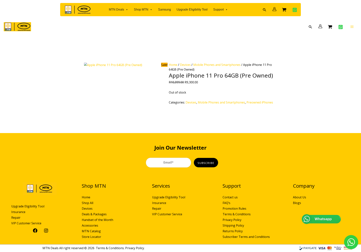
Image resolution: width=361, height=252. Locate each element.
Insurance (18, 212)
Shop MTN (141, 9)
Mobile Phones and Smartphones (216, 65)
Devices (185, 65)
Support (218, 9)
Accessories (90, 225)
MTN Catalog (91, 231)
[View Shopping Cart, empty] (284, 9)
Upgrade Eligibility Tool (192, 9)
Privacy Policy (232, 220)
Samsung (164, 9)
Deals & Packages (94, 214)
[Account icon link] (273, 9)
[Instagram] (45, 230)
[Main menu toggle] (352, 26)
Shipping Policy (233, 225)
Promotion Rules (234, 208)
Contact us (230, 197)
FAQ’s (226, 203)
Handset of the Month (97, 220)
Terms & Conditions (237, 214)
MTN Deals (116, 9)
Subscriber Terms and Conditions (246, 237)
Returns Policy (233, 231)
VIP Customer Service (26, 223)
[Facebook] (34, 230)
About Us (299, 197)
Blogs (297, 203)
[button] (264, 10)
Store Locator (91, 237)
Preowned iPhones (259, 102)
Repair (15, 217)
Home (173, 65)
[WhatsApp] (293, 10)
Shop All (87, 203)
